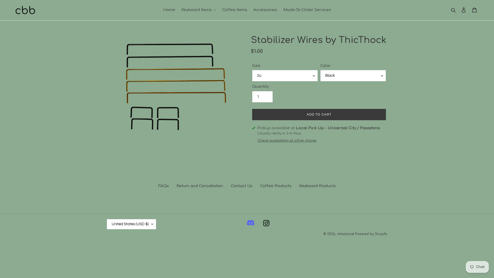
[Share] (250, 224)
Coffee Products (276, 186)
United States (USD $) (130, 224)
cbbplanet (345, 234)
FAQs (163, 186)
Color (325, 66)
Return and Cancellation (200, 186)
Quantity (260, 86)
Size (256, 66)
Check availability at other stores (287, 140)
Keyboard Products (317, 186)
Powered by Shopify (371, 234)
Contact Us (241, 186)
